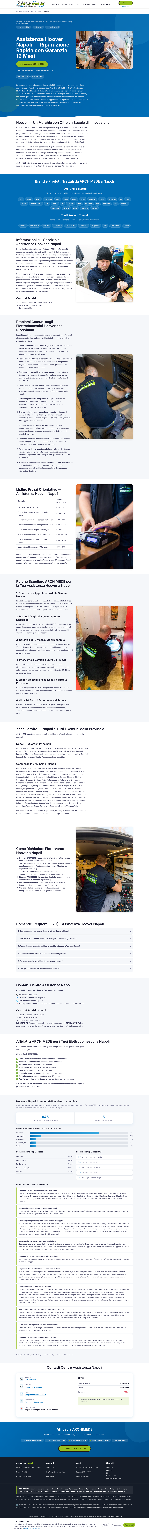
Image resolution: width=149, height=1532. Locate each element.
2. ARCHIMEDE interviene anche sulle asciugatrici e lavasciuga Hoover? (47, 939)
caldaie (126, 226)
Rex (115, 203)
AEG (21, 199)
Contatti (94, 4)
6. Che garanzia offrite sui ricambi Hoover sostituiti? (39, 969)
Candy (74, 199)
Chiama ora (127, 3)
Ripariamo (53, 4)
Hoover (24, 203)
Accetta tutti (129, 1525)
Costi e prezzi (111, 1476)
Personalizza (116, 1525)
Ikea (47, 203)
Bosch (66, 199)
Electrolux (92, 199)
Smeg (75, 208)
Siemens (66, 208)
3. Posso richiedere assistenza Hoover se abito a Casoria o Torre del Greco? (49, 946)
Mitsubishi (88, 203)
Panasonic (106, 203)
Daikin (83, 199)
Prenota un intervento (34, 1402)
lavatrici (23, 226)
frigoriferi (46, 226)
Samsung (124, 203)
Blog (78, 4)
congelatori (95, 226)
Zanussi (94, 208)
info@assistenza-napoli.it (35, 1395)
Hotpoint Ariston (36, 203)
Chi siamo (86, 4)
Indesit (55, 203)
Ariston (38, 199)
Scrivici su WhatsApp (33, 1387)
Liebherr (70, 203)
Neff (97, 203)
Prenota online (105, 4)
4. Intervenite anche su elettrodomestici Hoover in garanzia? (42, 954)
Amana (29, 199)
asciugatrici (58, 226)
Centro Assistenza (22, 11)
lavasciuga (83, 226)
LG (62, 203)
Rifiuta (105, 1525)
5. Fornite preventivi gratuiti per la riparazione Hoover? (40, 961)
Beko (57, 199)
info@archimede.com (114, 1516)
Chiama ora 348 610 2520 (33, 64)
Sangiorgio (55, 208)
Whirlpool (84, 208)
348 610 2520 (30, 1380)
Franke (102, 199)
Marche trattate (67, 4)
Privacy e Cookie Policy (114, 1479)
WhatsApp (24, 76)
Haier (127, 199)
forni (105, 226)
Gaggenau (112, 199)
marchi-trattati (36, 11)
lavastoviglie (34, 226)
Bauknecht (48, 199)
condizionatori (70, 226)
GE (121, 199)
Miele (79, 203)
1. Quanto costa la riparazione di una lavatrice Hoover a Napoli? (43, 931)
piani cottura (115, 226)
